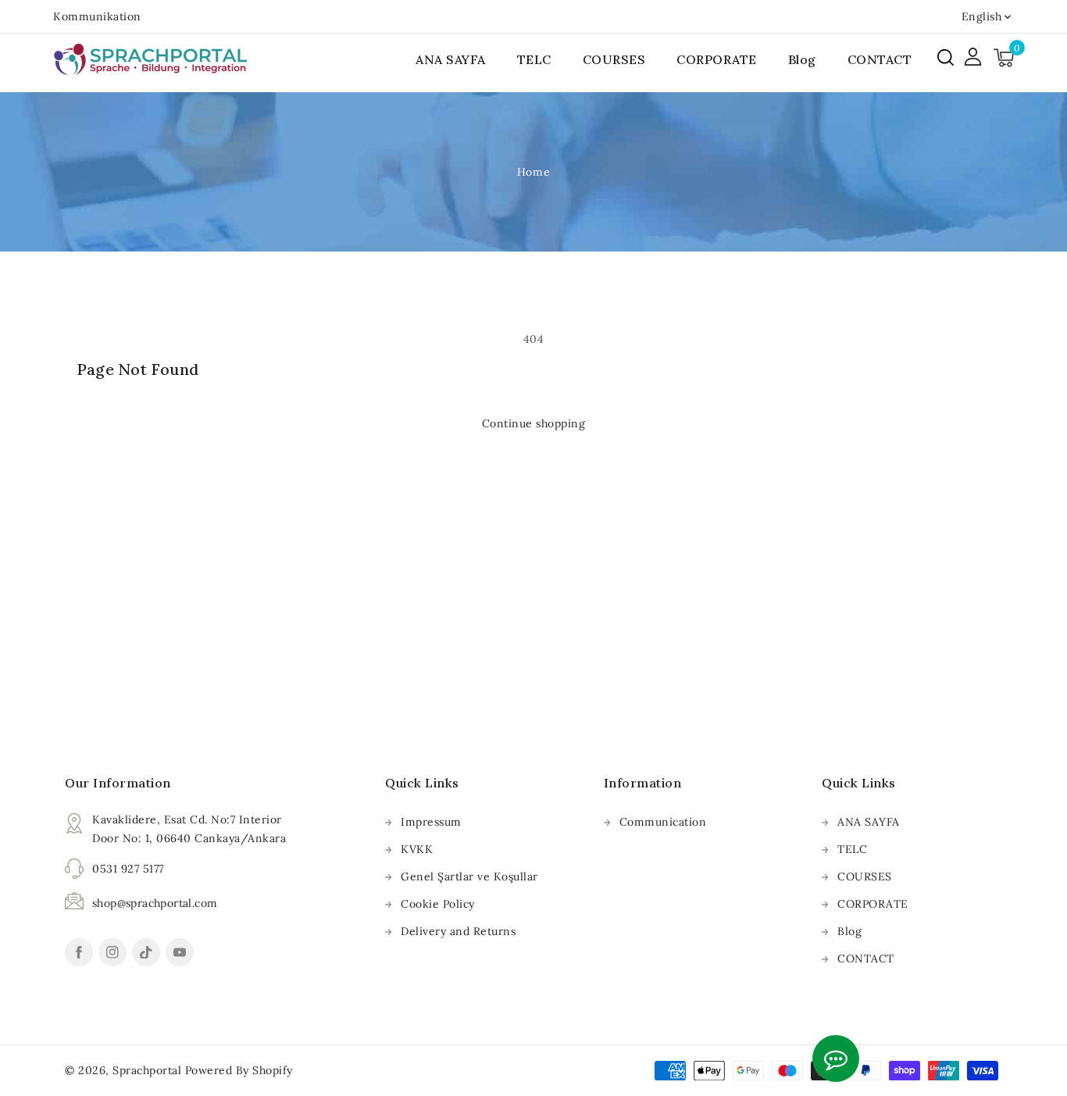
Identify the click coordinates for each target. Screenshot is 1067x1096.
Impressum (431, 822)
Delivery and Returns (458, 931)
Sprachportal (146, 1070)
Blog (849, 931)
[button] (945, 57)
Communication (663, 822)
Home (533, 172)
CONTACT (865, 958)
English (982, 16)
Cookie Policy (438, 904)
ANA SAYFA (868, 822)
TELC (852, 849)
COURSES (864, 876)
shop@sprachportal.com (154, 903)
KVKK (417, 849)
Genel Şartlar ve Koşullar (469, 876)
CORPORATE (872, 904)
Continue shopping (534, 423)
